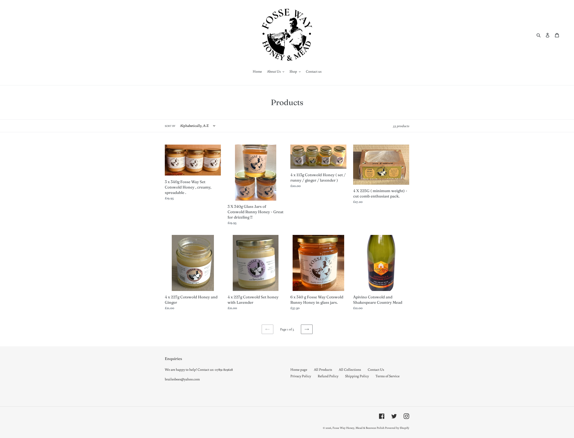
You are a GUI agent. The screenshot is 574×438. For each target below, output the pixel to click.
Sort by (170, 126)
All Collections (350, 369)
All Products (323, 369)
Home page (298, 369)
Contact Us (376, 369)
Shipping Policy (357, 376)
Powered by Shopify (397, 428)
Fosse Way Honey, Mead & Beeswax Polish (358, 428)
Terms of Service (388, 376)
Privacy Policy (300, 376)
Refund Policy (328, 376)
